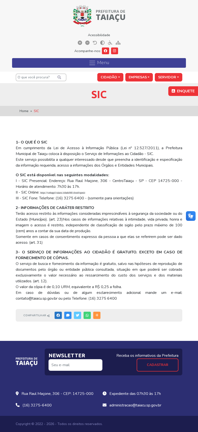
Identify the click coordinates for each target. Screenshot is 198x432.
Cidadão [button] (109, 77)
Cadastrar (157, 365)
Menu (102, 62)
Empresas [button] (138, 77)
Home (24, 111)
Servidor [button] (167, 77)
